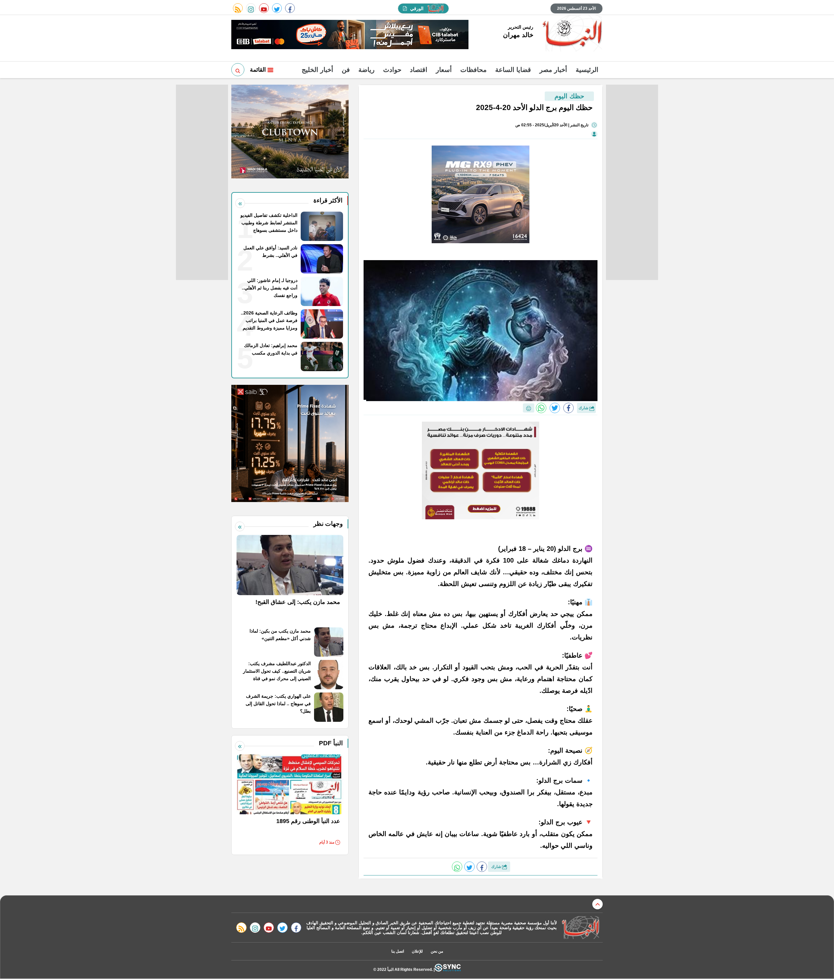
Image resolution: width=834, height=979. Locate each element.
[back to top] (597, 904)
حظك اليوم (569, 96)
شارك (584, 408)
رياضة (366, 69)
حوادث (392, 69)
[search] (237, 69)
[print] (528, 408)
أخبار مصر (553, 69)
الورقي (417, 8)
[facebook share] (568, 408)
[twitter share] (555, 408)
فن (346, 69)
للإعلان (417, 951)
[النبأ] (571, 34)
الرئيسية (587, 69)
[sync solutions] (448, 969)
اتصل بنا (397, 951)
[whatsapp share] (541, 408)
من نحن (437, 951)
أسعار (444, 69)
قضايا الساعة (513, 69)
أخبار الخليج (317, 69)
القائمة (258, 69)
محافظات (473, 69)
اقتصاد (418, 69)
